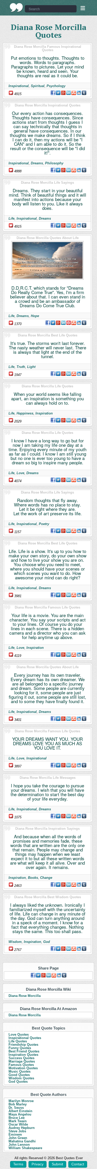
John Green (18, 1138)
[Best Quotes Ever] (16, 7)
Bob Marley (18, 1104)
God (46, 942)
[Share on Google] (63, 92)
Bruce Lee (17, 1118)
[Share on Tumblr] (84, 92)
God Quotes (18, 1081)
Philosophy (54, 163)
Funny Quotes (20, 1048)
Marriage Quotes (22, 1061)
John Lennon (19, 1145)
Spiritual (37, 86)
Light (31, 367)
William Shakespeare (25, 1148)
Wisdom (15, 942)
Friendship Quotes (23, 1045)
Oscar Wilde (18, 1124)
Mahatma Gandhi (22, 1141)
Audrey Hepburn (22, 1128)
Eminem (15, 1134)
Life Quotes (18, 1041)
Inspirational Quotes (25, 1038)
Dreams (37, 163)
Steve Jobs (17, 1131)
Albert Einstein (20, 1111)
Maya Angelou (20, 1114)
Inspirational (19, 86)
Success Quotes (21, 1058)
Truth (21, 367)
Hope (35, 316)
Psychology (56, 86)
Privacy (37, 1164)
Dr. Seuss (16, 1108)
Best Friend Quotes (24, 1051)
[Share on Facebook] (53, 92)
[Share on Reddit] (79, 92)
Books (33, 878)
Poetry (44, 524)
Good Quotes (19, 1075)
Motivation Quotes (23, 1068)
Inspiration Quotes (23, 1055)
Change (46, 878)
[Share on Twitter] (58, 92)
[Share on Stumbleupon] (73, 92)
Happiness (25, 413)
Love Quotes (19, 1034)
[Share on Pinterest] (68, 322)
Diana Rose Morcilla (25, 996)
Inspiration (44, 413)
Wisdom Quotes (21, 1078)
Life (11, 218)
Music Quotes (20, 1071)
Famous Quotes (21, 1065)
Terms (18, 1164)
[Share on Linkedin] (68, 92)
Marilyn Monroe (21, 1101)
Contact (77, 1164)
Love (20, 473)
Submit (57, 1164)
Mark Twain (18, 1121)
